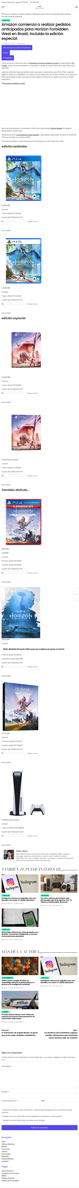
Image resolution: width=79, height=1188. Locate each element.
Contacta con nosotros (10, 1173)
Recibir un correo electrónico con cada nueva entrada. (24, 1120)
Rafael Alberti (21, 43)
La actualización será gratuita (27, 135)
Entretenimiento (7, 977)
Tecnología (5, 20)
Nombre (5, 1092)
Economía (5, 1011)
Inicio (4, 1142)
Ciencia (4, 1151)
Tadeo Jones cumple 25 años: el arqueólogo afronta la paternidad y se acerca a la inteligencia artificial (18, 982)
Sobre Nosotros (8, 1171)
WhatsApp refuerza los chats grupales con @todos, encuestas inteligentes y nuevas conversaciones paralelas (20, 934)
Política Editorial (8, 1178)
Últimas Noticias (8, 1144)
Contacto (5, 1161)
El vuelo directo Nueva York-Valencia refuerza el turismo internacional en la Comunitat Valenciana (18, 1016)
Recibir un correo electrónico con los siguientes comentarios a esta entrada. (32, 1116)
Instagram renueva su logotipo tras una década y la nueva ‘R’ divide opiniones (19, 899)
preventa (44, 63)
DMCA (4, 1176)
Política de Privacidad (10, 1181)
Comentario (7, 1066)
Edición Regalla (56, 128)
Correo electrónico (9, 1101)
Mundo (4, 1146)
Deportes (5, 1156)
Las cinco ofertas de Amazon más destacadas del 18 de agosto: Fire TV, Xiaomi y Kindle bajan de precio (56, 900)
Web (43, 1101)
